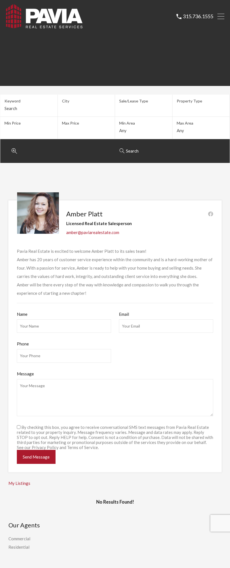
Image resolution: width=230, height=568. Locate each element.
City (65, 101)
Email (124, 314)
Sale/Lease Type (133, 101)
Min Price (12, 123)
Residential (18, 547)
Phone (23, 343)
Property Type (189, 101)
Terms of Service (82, 447)
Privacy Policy (45, 447)
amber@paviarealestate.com (92, 232)
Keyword (12, 101)
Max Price (70, 123)
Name (22, 314)
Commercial (19, 538)
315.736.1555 (198, 16)
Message (25, 373)
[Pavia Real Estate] (44, 26)
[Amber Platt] (38, 231)
